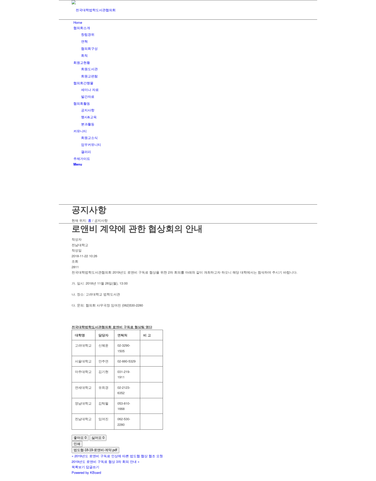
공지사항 (89, 209)
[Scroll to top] (60, 477)
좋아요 (80, 438)
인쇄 (77, 444)
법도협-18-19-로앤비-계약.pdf (95, 450)
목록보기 (78, 466)
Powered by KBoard (86, 472)
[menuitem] (188, 22)
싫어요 (98, 438)
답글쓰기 (92, 466)
